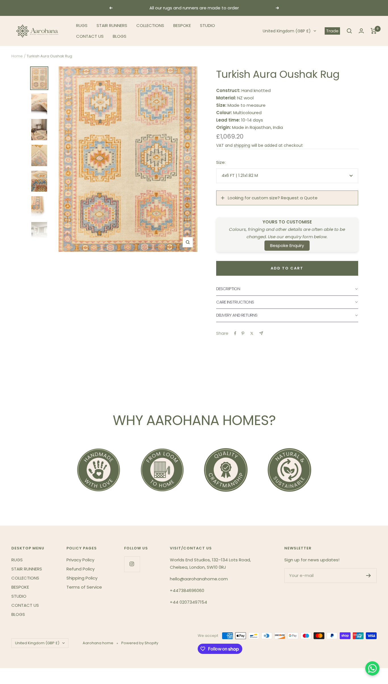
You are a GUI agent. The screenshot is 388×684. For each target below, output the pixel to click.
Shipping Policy (81, 578)
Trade (332, 31)
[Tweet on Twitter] (251, 333)
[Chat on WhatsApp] (372, 668)
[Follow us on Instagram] (132, 564)
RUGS (81, 25)
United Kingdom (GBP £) (287, 31)
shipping (242, 145)
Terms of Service (84, 587)
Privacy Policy (80, 560)
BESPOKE (182, 25)
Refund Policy (80, 569)
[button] (287, 289)
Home (17, 56)
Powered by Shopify (139, 643)
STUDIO (207, 25)
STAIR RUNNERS (112, 25)
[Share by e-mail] (261, 333)
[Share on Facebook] (235, 333)
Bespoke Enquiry (287, 245)
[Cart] (374, 31)
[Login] (361, 30)
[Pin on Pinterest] (242, 333)
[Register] (368, 576)
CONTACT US (90, 36)
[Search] (349, 31)
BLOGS (119, 36)
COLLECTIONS (150, 25)
